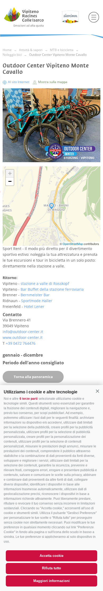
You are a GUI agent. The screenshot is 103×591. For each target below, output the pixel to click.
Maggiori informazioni (51, 581)
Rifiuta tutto (51, 568)
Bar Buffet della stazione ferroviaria (52, 289)
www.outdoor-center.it (23, 337)
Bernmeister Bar (35, 294)
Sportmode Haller (36, 300)
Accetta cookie (51, 556)
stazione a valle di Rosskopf (45, 283)
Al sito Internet (18, 82)
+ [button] (10, 173)
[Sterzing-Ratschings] (31, 17)
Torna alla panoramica (33, 376)
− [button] (10, 181)
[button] (97, 391)
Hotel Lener (34, 306)
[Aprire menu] (93, 17)
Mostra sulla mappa (52, 82)
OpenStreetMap (73, 244)
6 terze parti (29, 399)
